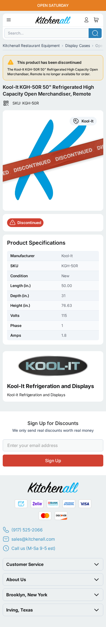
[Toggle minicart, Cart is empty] (96, 20)
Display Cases (77, 45)
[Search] (95, 33)
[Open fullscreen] (53, 160)
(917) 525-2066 (27, 530)
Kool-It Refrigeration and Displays (50, 386)
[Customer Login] (86, 20)
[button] (53, 564)
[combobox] (53, 33)
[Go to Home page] (53, 20)
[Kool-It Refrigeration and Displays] (53, 365)
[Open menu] (9, 20)
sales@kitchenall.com (33, 539)
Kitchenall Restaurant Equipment (31, 45)
